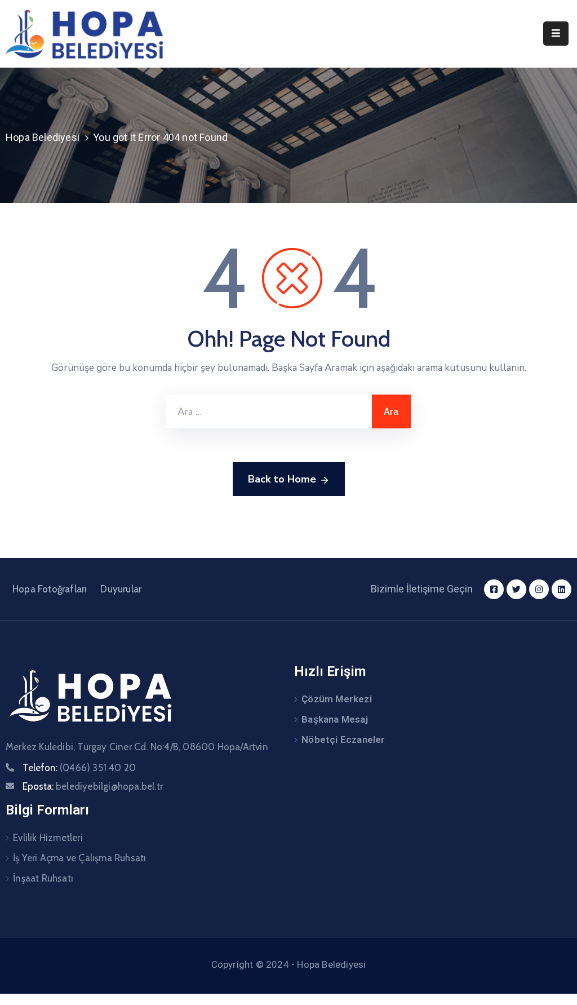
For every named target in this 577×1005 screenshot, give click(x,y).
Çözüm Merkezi (336, 699)
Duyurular (120, 589)
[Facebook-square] (494, 589)
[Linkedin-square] (561, 589)
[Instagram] (539, 589)
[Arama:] (269, 411)
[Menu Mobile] (556, 33)
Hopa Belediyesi (42, 137)
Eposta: (93, 786)
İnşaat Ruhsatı (43, 878)
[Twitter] (516, 589)
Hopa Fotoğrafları (49, 589)
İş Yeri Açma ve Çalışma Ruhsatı (79, 858)
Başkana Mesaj (334, 719)
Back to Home (282, 479)
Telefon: (79, 767)
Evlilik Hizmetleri (48, 837)
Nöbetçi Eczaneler (343, 739)
